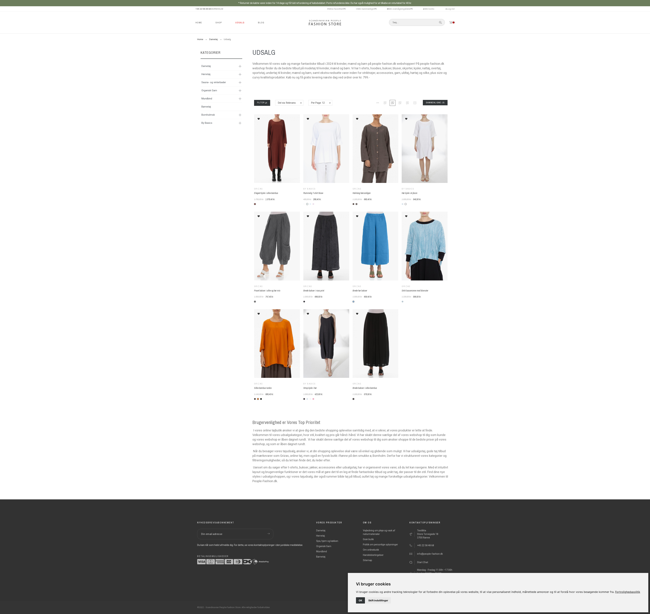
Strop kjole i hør (310, 387)
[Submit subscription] (268, 534)
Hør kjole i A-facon (409, 193)
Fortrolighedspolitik (627, 592)
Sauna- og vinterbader (213, 82)
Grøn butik (368, 539)
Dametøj (206, 66)
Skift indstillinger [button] (378, 600)
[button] (378, 103)
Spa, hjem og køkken (327, 541)
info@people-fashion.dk (430, 553)
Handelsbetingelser (373, 555)
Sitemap (367, 560)
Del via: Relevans (287, 102)
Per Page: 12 (318, 102)
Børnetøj (206, 106)
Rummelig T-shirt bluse (313, 193)
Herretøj (205, 74)
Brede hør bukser (360, 290)
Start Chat (422, 562)
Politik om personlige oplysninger (380, 544)
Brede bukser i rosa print (313, 290)
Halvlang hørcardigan (362, 193)
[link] (627, 592)
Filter (261, 102)
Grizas (258, 189)
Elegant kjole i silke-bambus (266, 193)
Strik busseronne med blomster (415, 290)
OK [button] (360, 600)
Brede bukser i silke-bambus (365, 387)
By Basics (206, 122)
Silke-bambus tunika (263, 387)
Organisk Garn (209, 90)
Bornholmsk (208, 114)
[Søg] (440, 22)
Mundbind (206, 98)
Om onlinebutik (371, 549)
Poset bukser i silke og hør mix (267, 290)
